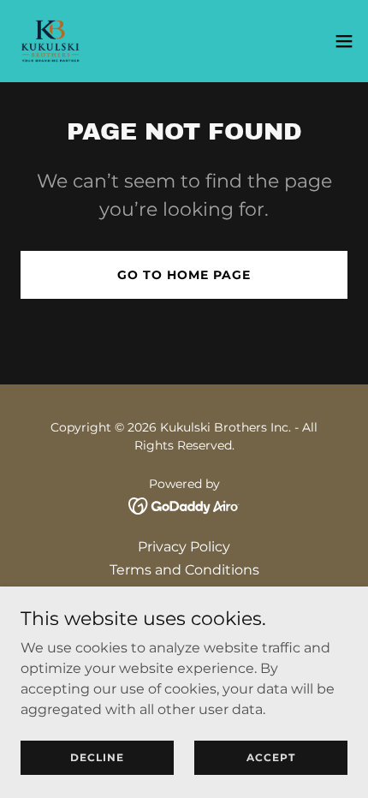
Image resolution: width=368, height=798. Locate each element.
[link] (50, 41)
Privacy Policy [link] (184, 547)
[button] (344, 41)
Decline (97, 757)
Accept (270, 757)
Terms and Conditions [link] (184, 570)
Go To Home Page (184, 275)
